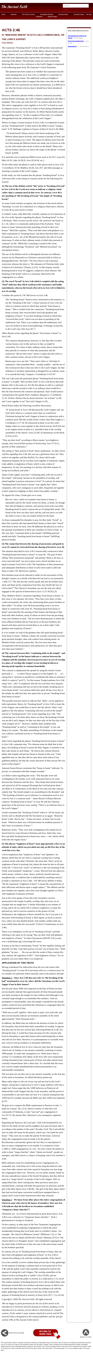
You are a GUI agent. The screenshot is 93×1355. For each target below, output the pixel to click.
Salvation (14, 14)
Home (3, 14)
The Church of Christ (28, 14)
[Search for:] (76, 6)
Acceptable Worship (46, 14)
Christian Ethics (63, 14)
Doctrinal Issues (79, 14)
